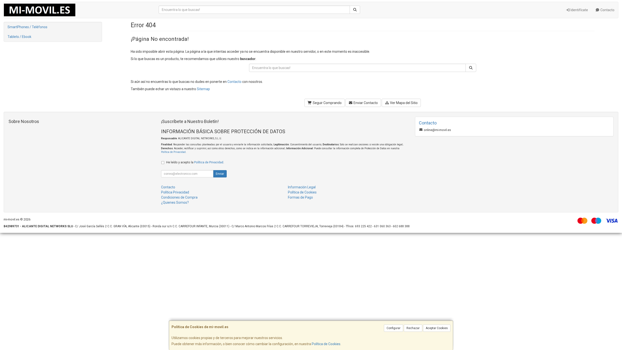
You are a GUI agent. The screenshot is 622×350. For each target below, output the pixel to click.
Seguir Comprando (327, 103)
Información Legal (302, 187)
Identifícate (579, 10)
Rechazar (413, 328)
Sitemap (203, 89)
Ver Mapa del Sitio (403, 103)
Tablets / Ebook (19, 37)
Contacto (607, 10)
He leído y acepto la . (195, 162)
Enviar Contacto (365, 103)
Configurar (393, 328)
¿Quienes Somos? (175, 202)
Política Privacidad (175, 192)
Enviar (220, 173)
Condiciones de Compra (179, 197)
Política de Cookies (326, 344)
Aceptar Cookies (437, 328)
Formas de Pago (300, 197)
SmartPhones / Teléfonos (27, 27)
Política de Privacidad (173, 152)
